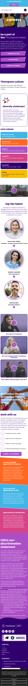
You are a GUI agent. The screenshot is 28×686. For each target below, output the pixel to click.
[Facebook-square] (3, 631)
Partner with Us (5, 652)
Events (3, 654)
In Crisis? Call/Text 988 (14, 1)
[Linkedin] (9, 631)
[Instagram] (6, 631)
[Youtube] (13, 631)
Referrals (4, 650)
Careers (4, 647)
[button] (25, 10)
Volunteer (4, 649)
